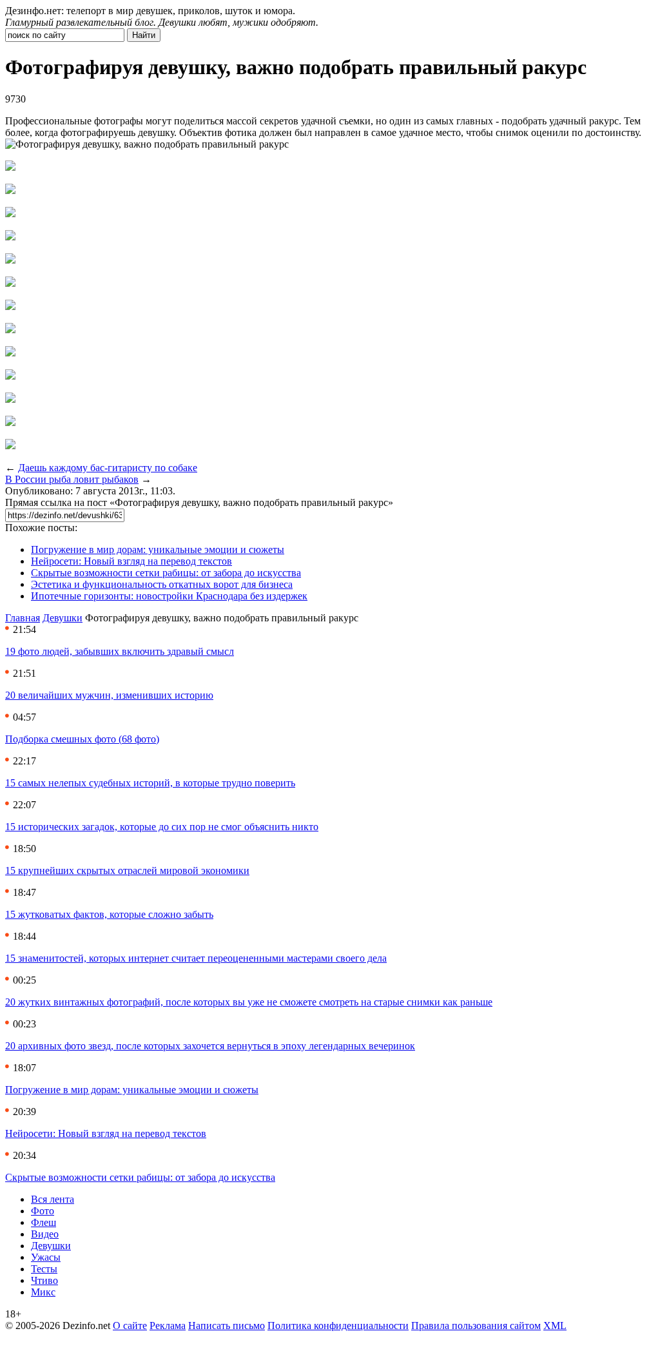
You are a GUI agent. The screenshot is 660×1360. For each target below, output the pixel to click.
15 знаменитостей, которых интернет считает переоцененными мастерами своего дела (196, 958)
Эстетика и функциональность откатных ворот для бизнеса (162, 584)
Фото (42, 1210)
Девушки (62, 617)
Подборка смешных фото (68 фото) (82, 738)
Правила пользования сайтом (476, 1325)
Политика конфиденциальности (338, 1325)
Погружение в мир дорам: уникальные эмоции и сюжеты (157, 549)
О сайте (130, 1325)
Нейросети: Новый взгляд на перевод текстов (131, 561)
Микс (43, 1292)
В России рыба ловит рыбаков (72, 479)
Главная (22, 617)
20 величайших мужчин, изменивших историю (109, 695)
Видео (45, 1234)
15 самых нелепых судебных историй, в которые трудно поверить (150, 782)
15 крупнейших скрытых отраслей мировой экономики (127, 870)
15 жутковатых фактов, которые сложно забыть (109, 914)
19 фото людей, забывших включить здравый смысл (119, 651)
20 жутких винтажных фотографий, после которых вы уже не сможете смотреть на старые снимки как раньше (248, 1001)
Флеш (43, 1222)
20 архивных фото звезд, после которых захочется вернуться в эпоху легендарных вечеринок (210, 1045)
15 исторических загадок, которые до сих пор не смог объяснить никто (161, 826)
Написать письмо (226, 1325)
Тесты (44, 1268)
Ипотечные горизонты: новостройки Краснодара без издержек (169, 595)
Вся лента (52, 1199)
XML (555, 1325)
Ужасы (46, 1257)
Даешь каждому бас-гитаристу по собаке (107, 467)
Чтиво (44, 1280)
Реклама (168, 1325)
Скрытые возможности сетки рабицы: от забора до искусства (166, 572)
